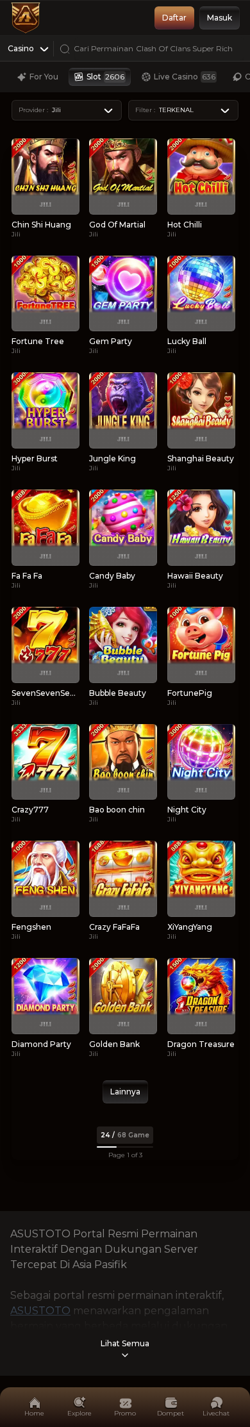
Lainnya (125, 1091)
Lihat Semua (125, 1343)
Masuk (219, 17)
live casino (184, 76)
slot (105, 76)
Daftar (174, 17)
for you (43, 76)
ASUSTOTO (40, 1311)
